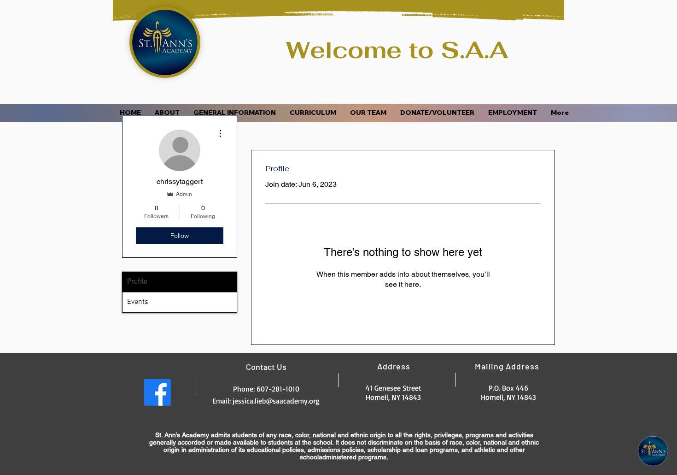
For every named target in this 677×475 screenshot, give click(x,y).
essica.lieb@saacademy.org (277, 400)
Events (137, 302)
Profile (137, 281)
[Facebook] (157, 392)
